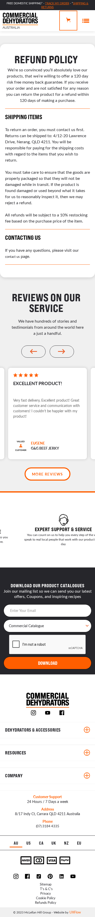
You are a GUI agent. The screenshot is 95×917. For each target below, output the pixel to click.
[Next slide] (62, 351)
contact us (12, 256)
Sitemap (45, 884)
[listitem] (47, 417)
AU (16, 843)
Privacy (45, 893)
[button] (68, 20)
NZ (66, 843)
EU (79, 843)
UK (53, 843)
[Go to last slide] (33, 351)
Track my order (57, 3)
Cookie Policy (45, 898)
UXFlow (75, 912)
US (28, 843)
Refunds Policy (45, 902)
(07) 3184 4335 (47, 826)
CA (41, 843)
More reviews (47, 474)
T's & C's (46, 889)
